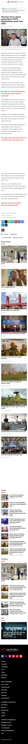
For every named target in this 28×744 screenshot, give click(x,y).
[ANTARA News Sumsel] (15, 2)
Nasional (3, 677)
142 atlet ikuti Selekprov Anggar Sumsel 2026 (13, 262)
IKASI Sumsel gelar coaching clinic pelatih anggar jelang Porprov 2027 (17, 611)
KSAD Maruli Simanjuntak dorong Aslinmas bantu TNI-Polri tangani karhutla (11, 356)
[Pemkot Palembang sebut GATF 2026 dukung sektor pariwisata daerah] (4, 521)
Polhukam (4, 690)
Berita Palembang (6, 681)
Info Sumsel (12, 8)
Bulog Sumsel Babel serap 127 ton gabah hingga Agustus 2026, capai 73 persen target (14, 406)
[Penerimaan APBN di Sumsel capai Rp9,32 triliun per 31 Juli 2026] (14, 300)
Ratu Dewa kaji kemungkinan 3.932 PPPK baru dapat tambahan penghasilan (13, 94)
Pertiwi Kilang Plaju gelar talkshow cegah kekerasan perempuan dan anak (13, 430)
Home (6, 8)
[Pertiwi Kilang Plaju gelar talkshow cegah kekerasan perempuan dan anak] (14, 422)
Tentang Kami (5, 728)
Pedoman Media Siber (7, 730)
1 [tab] (9, 640)
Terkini (3, 490)
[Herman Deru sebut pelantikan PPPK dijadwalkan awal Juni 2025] (14, 571)
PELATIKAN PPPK (6, 237)
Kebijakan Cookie (6, 725)
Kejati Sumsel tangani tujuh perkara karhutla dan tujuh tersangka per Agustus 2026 (12, 381)
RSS (2, 733)
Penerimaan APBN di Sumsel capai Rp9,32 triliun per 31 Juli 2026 (12, 309)
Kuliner (3, 715)
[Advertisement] (14, 157)
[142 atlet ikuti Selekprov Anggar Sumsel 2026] (14, 254)
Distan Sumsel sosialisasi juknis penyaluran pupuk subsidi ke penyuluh (13, 332)
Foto (2, 618)
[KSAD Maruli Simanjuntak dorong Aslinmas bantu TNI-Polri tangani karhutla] (14, 347)
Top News (4, 559)
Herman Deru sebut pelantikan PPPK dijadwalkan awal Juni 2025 (13, 11)
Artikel (3, 713)
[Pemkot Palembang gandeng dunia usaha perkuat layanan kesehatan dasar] (4, 512)
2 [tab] (11, 640)
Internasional (5, 698)
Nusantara (4, 675)
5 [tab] (18, 640)
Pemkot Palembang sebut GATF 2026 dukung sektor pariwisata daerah (17, 520)
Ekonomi (3, 692)
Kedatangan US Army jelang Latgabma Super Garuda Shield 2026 (14, 634)
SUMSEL (6, 234)
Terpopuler (4, 667)
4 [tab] (16, 640)
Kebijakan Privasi (6, 722)
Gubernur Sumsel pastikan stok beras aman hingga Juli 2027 (13, 286)
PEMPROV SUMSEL (18, 237)
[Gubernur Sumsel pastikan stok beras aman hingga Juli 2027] (14, 277)
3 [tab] (14, 640)
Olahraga (4, 695)
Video (3, 672)
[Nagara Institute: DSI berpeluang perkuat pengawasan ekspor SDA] (14, 445)
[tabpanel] (14, 630)
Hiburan (3, 707)
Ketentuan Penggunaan (8, 719)
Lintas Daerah (5, 687)
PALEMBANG (13, 234)
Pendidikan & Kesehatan (8, 702)
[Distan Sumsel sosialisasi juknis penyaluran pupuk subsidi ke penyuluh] (14, 324)
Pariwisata (4, 704)
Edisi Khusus (5, 710)
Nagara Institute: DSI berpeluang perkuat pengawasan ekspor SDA (11, 453)
